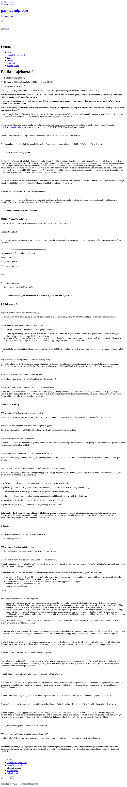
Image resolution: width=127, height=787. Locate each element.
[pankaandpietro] (8, 4)
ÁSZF (9, 760)
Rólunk (10, 60)
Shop (9, 58)
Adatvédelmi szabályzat (16, 765)
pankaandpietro (14, 10)
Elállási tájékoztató (14, 768)
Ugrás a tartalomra (8, 2)
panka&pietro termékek (16, 55)
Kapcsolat (11, 63)
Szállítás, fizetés (13, 66)
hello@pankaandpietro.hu (11, 127)
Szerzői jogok (12, 771)
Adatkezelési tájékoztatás (17, 763)
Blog (9, 52)
